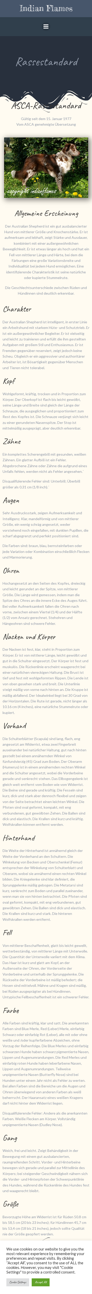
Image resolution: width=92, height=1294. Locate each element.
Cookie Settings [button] (17, 1282)
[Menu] (46, 26)
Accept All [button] (41, 1282)
